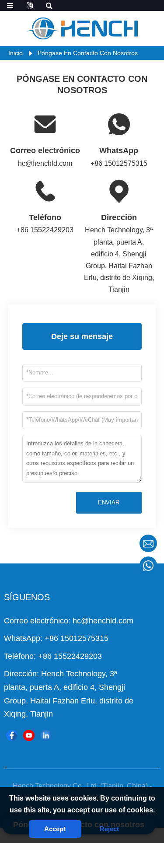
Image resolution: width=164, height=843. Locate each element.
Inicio (15, 52)
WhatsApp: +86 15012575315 (56, 638)
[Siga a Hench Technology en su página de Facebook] (11, 735)
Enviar (108, 502)
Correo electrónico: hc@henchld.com (68, 620)
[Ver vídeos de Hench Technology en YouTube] (29, 735)
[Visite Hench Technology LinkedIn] (46, 735)
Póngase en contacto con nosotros (88, 52)
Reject (109, 829)
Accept (55, 829)
